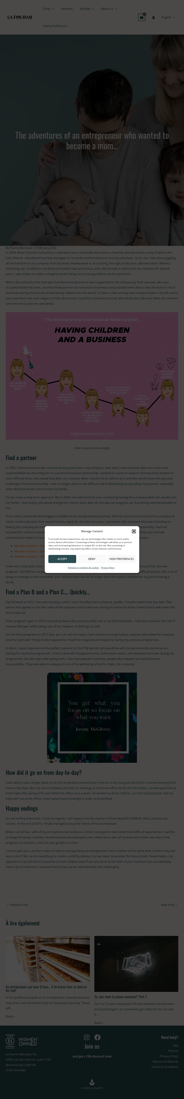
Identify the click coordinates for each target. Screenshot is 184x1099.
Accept (62, 559)
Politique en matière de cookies (83, 567)
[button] (134, 531)
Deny (91, 559)
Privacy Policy (107, 567)
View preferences (121, 559)
